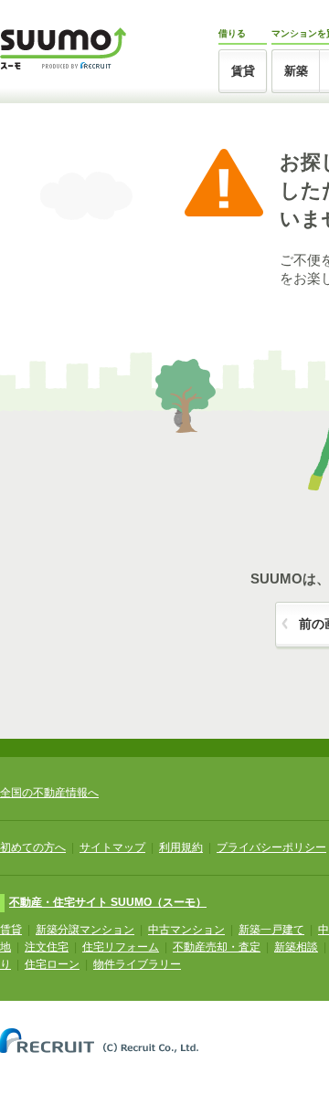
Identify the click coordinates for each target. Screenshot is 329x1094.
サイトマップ (112, 847)
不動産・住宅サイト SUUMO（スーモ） (108, 902)
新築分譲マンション (85, 929)
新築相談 (296, 947)
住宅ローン (52, 964)
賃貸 (243, 71)
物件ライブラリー (137, 964)
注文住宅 (47, 947)
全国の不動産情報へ (49, 792)
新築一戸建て (271, 929)
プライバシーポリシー (271, 847)
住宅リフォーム (120, 947)
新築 (296, 71)
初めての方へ (33, 847)
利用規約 (181, 847)
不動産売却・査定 (216, 947)
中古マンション (186, 929)
